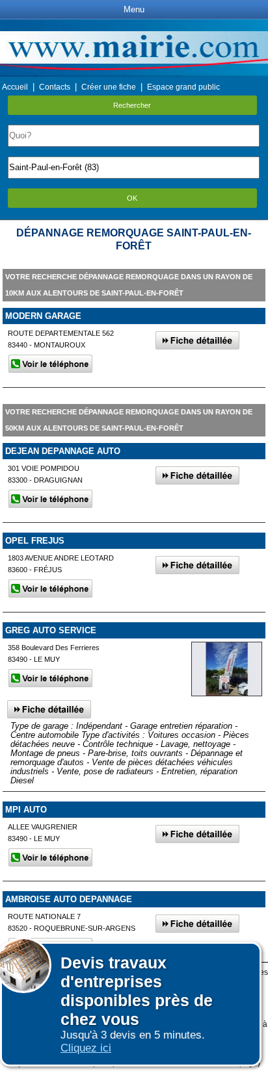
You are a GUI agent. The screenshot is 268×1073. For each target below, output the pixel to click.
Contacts (54, 87)
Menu (134, 9)
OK (132, 198)
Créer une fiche (108, 87)
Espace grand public (183, 87)
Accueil (15, 87)
